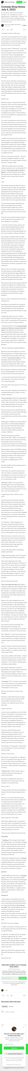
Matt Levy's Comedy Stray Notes (12, 24)
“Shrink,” (24, 858)
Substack (6, 1068)
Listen (24, 25)
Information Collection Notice (16, 983)
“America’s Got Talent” (14, 358)
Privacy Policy (19, 1060)
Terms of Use (21, 981)
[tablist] (7, 1006)
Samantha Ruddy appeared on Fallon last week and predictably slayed (14, 328)
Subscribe (19, 2)
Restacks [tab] (11, 1006)
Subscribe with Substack (15, 1054)
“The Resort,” (5, 840)
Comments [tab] (4, 1006)
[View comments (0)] (7, 29)
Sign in (25, 2)
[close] (23, 1027)
